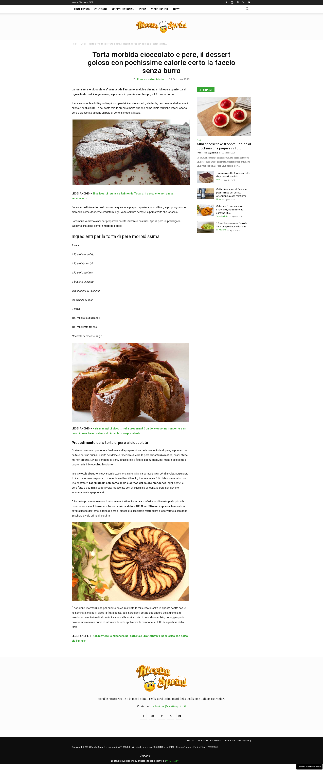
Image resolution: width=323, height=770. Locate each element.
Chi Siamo (202, 740)
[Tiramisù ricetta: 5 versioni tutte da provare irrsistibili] (205, 177)
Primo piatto (221, 230)
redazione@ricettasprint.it (169, 706)
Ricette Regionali (123, 9)
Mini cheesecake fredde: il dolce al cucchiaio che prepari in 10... (224, 146)
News (176, 9)
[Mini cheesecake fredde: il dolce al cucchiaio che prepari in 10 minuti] (224, 116)
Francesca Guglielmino (151, 79)
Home (75, 43)
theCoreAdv (172, 760)
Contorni (100, 9)
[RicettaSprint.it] (161, 27)
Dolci (83, 43)
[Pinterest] (237, 2)
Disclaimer (229, 740)
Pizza (142, 9)
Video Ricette (159, 9)
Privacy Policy (244, 740)
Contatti (190, 740)
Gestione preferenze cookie (309, 767)
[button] (247, 9)
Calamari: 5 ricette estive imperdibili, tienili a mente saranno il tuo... (229, 209)
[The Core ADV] (144, 756)
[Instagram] (232, 2)
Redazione (215, 740)
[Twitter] (243, 2)
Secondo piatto (222, 216)
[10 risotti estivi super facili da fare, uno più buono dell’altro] (205, 227)
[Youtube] (248, 2)
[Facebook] (226, 2)
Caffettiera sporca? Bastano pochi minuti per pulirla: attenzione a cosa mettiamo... (232, 192)
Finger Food (82, 9)
